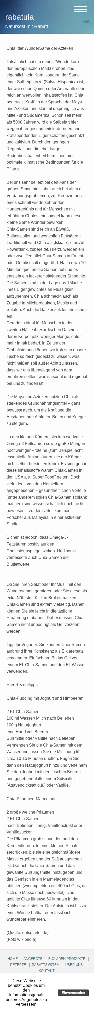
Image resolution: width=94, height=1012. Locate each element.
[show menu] (79, 9)
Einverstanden (73, 993)
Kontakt (47, 971)
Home (13, 959)
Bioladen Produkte (66, 959)
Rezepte (18, 965)
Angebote (33, 959)
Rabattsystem (46, 965)
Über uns (74, 965)
